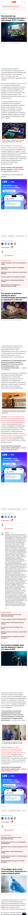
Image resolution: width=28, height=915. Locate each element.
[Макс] (5, 244)
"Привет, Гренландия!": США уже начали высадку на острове (14, 263)
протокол (3, 76)
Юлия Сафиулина (5, 211)
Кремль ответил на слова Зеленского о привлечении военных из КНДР (10, 285)
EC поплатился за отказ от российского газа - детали (12, 627)
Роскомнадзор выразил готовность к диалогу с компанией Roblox (13, 147)
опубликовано (5, 909)
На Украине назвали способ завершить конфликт (13, 277)
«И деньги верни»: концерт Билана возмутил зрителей (12, 852)
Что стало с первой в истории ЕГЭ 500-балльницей (13, 619)
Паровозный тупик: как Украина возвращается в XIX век (14, 847)
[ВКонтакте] (11, 244)
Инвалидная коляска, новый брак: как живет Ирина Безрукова (14, 272)
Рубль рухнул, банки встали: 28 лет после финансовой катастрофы (11, 615)
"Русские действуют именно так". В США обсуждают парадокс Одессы (14, 856)
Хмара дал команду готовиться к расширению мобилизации (12, 268)
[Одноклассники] (15, 244)
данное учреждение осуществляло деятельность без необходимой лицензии (13, 435)
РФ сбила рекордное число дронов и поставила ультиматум (12, 637)
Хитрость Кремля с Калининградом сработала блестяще (12, 280)
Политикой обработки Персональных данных (10, 6)
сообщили (6, 704)
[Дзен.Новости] (2, 244)
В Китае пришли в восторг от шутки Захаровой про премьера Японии (13, 842)
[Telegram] (8, 244)
